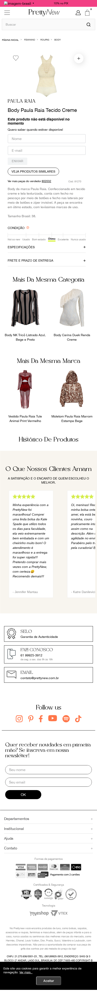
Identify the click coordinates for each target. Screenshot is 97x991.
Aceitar (48, 981)
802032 (46, 181)
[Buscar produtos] (88, 24)
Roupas (44, 39)
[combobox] (48, 24)
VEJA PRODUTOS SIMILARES (33, 171)
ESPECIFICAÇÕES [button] (21, 247)
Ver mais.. (25, 972)
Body (57, 39)
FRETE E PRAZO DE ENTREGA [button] (30, 260)
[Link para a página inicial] (10, 39)
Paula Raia (22, 101)
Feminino (29, 39)
